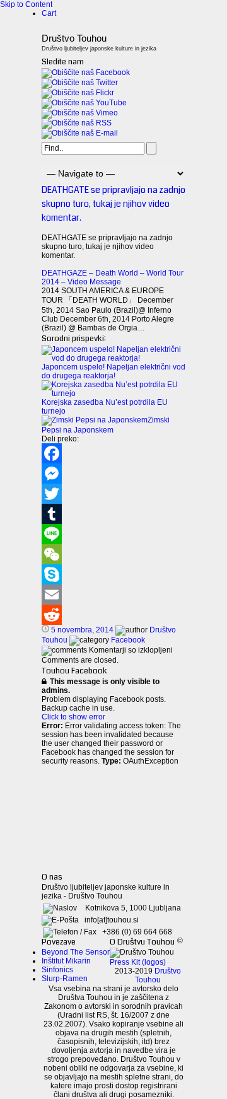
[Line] (113, 534)
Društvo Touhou (158, 975)
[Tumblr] (113, 514)
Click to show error (73, 716)
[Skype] (113, 574)
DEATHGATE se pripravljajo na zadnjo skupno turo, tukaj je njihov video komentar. (113, 203)
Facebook (128, 640)
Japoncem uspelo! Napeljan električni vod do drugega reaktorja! (113, 371)
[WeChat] (113, 554)
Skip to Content (26, 4)
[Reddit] (113, 615)
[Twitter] (113, 494)
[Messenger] (113, 473)
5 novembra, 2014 (82, 629)
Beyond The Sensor (76, 952)
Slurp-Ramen (65, 978)
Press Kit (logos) (138, 962)
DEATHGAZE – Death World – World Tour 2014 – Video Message (112, 277)
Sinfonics (57, 969)
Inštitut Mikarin (66, 961)
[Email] (113, 594)
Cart (49, 13)
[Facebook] (113, 453)
